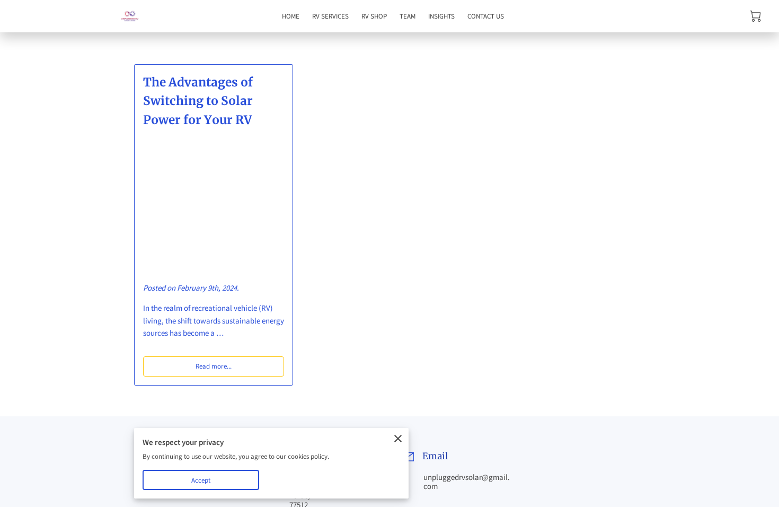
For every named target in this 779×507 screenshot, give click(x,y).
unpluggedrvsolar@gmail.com (466, 482)
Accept (201, 480)
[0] (755, 16)
